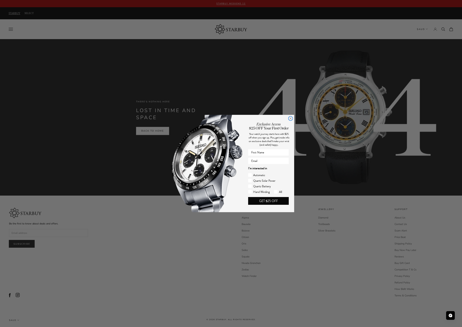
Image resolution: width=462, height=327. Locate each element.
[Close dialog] (290, 118)
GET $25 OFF (268, 201)
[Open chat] (450, 315)
